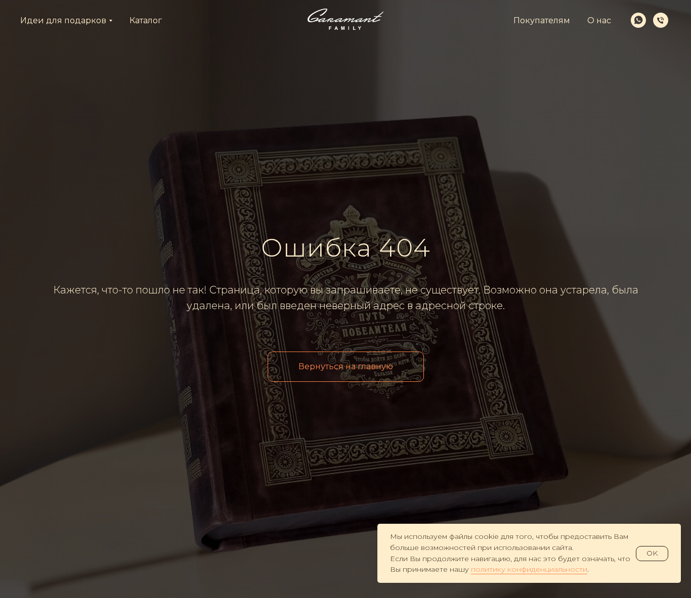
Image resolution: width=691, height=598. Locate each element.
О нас (599, 20)
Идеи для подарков (63, 20)
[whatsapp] (638, 20)
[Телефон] (660, 20)
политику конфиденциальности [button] (529, 569)
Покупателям (541, 20)
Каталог (145, 20)
